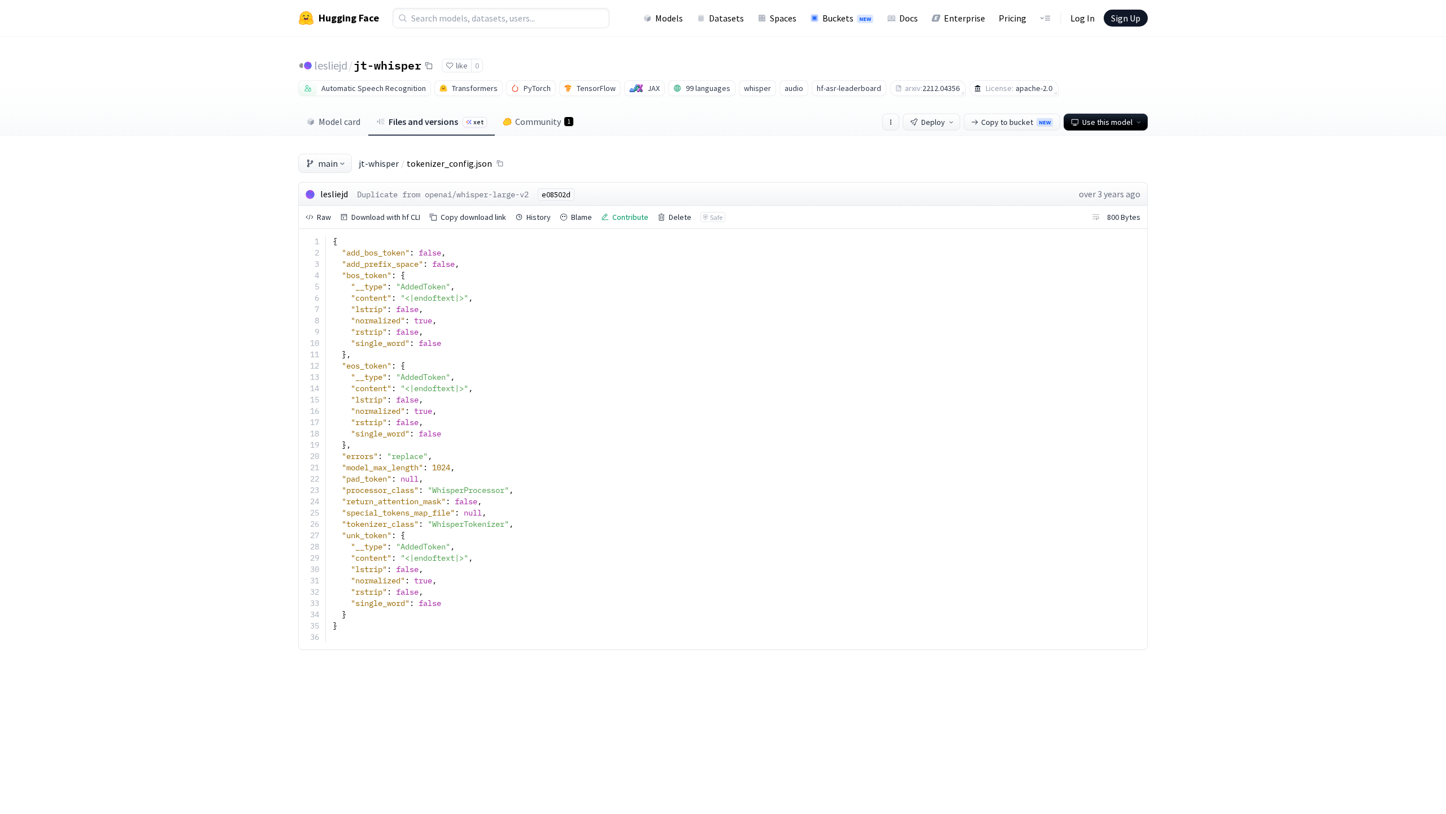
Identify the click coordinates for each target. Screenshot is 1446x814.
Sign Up (1125, 18)
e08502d (556, 194)
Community (542, 121)
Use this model (1107, 122)
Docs (908, 18)
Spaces (783, 18)
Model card (339, 121)
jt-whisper (387, 65)
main (328, 163)
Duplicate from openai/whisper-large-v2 (443, 194)
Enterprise (964, 18)
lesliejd (330, 65)
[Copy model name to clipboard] (429, 66)
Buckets (846, 18)
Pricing (1012, 18)
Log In (1082, 18)
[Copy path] (499, 163)
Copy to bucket (1016, 122)
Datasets (726, 18)
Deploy (933, 122)
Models (669, 18)
